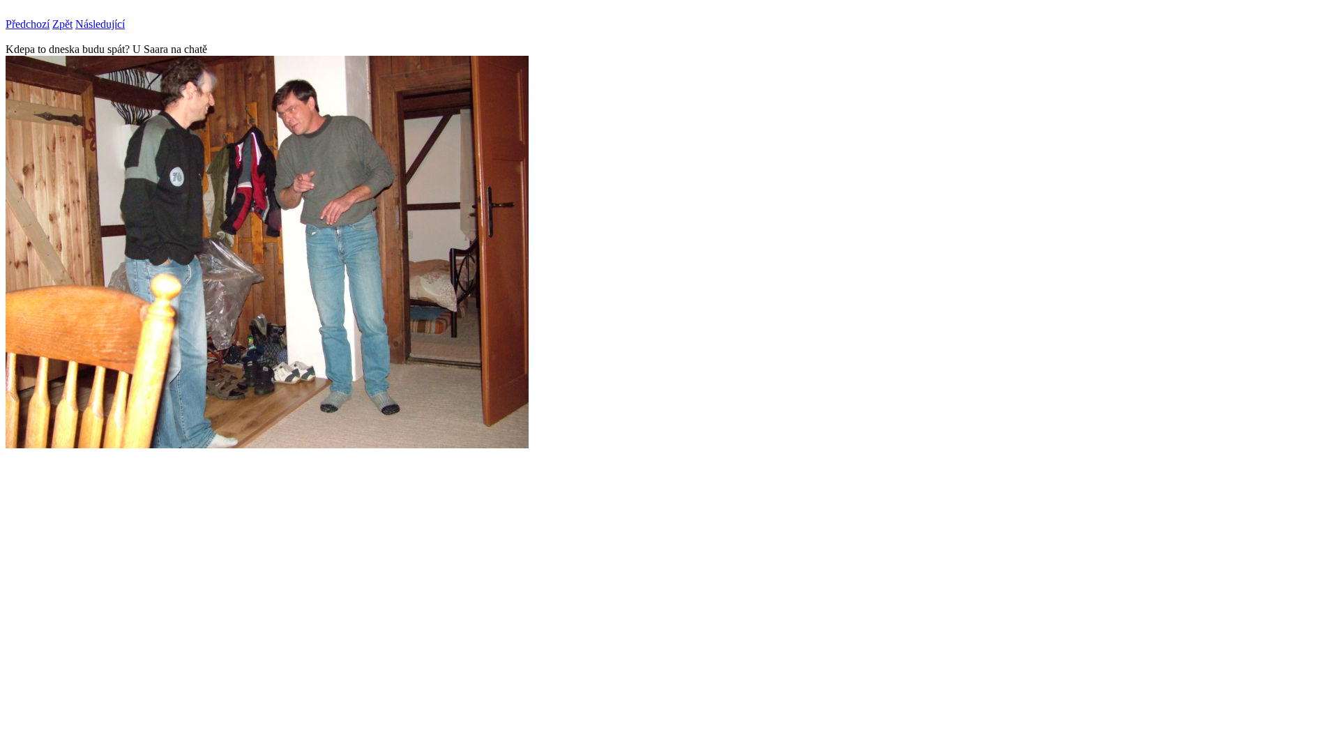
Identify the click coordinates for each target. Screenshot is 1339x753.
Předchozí (28, 24)
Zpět (62, 24)
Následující (100, 24)
